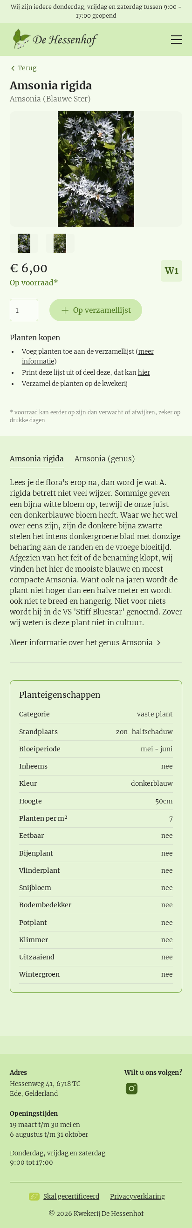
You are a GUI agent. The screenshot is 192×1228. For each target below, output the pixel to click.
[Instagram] (131, 1088)
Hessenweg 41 (31, 1084)
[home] (58, 39)
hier (144, 373)
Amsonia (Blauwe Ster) (50, 98)
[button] (174, 39)
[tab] (37, 459)
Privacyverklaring (137, 1197)
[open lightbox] (96, 168)
